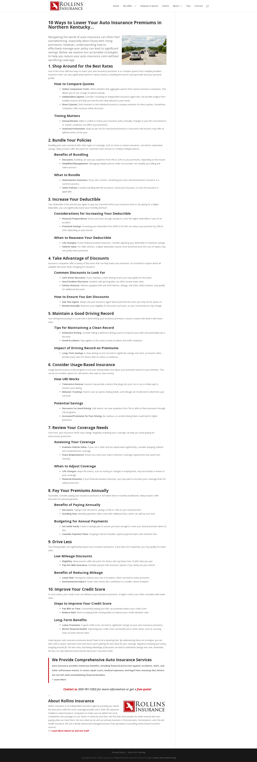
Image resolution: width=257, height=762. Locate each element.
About (176, 6)
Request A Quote (149, 6)
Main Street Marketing (165, 758)
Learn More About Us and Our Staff (70, 730)
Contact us (70, 689)
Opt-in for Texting (136, 752)
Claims (165, 6)
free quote (144, 689)
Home (116, 6)
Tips (188, 6)
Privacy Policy (118, 752)
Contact (198, 6)
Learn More (60, 679)
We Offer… (128, 6)
